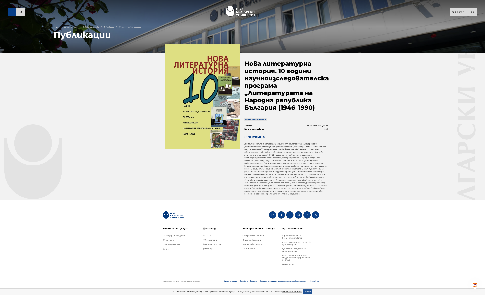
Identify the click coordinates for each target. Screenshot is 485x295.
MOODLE (207, 236)
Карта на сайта (230, 281)
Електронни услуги (175, 228)
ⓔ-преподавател (171, 244)
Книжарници (249, 248)
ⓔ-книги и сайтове (212, 244)
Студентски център (253, 236)
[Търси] (20, 12)
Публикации (109, 27)
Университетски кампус (259, 228)
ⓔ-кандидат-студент (174, 236)
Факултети (288, 264)
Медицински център (253, 244)
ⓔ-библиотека (210, 240)
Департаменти (70, 27)
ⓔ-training (208, 249)
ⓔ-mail (166, 249)
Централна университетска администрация (296, 243)
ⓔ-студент (169, 240)
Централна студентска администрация (294, 250)
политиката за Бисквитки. (292, 292)
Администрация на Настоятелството (292, 237)
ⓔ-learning (209, 228)
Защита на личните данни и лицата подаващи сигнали (283, 281)
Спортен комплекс (252, 240)
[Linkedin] (307, 215)
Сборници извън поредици (130, 27)
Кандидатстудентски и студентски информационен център (296, 257)
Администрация (292, 228)
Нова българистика (90, 27)
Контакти (314, 281)
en (472, 12)
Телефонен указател (248, 281)
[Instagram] (298, 215)
